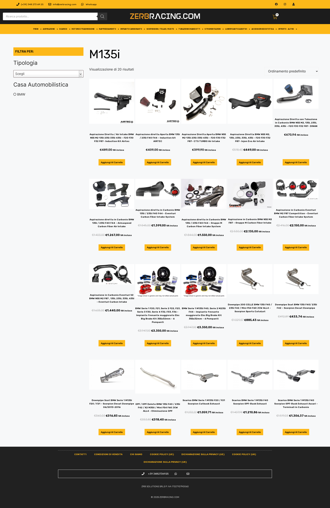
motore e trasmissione (83, 29)
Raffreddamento (107, 29)
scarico (63, 29)
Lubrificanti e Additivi (236, 29)
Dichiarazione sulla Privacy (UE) (202, 454)
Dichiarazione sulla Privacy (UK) (165, 462)
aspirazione (49, 29)
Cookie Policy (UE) (162, 454)
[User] (293, 4)
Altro (291, 29)
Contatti (80, 454)
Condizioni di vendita (108, 454)
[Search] (102, 16)
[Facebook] (276, 4)
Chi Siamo (136, 454)
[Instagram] (285, 4)
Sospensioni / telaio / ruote (160, 29)
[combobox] (48, 74)
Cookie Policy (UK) (244, 454)
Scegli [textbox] (19, 74)
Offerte (282, 29)
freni (35, 29)
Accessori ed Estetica (263, 29)
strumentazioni (213, 29)
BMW (21, 94)
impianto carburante (131, 29)
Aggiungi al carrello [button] (112, 162)
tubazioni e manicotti (189, 29)
